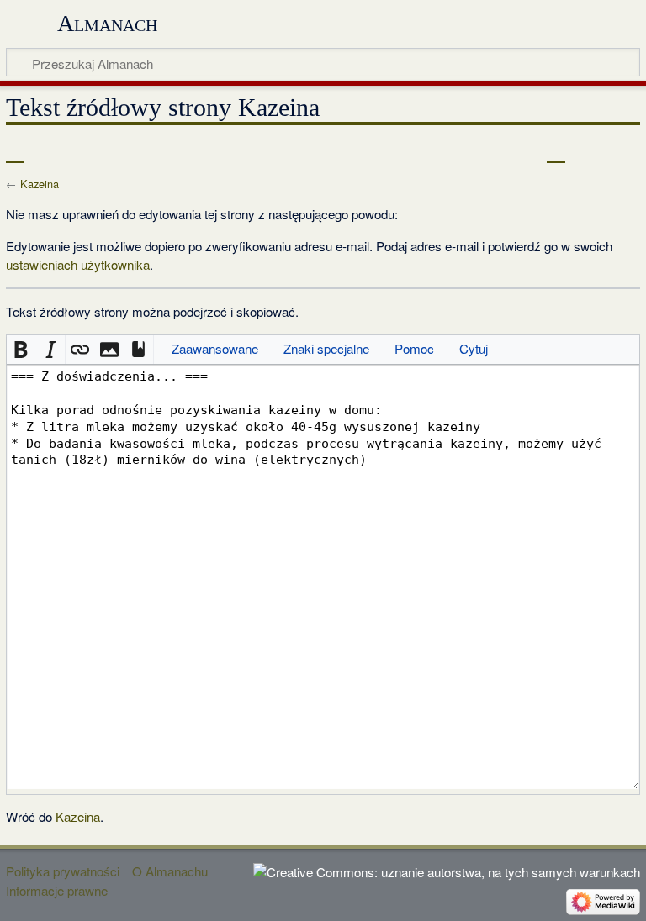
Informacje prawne (57, 890)
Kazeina (39, 184)
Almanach (107, 23)
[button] (21, 350)
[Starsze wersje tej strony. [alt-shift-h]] (587, 151)
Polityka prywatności (62, 871)
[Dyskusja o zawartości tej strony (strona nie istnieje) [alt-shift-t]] (53, 151)
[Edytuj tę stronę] (556, 151)
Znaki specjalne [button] (326, 348)
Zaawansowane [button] (215, 348)
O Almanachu (170, 871)
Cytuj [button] (473, 348)
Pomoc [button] (414, 348)
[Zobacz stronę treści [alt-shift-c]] (15, 151)
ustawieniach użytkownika (78, 264)
